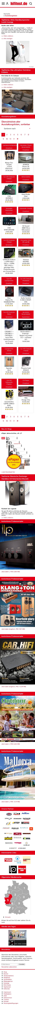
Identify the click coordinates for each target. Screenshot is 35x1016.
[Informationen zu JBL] (31, 829)
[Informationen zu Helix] (15, 828)
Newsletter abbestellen (9, 967)
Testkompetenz (8, 976)
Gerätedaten (8, 979)
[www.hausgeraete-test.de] (17, 863)
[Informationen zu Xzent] (13, 848)
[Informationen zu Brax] (8, 819)
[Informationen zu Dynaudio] (17, 819)
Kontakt (6, 1001)
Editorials (7, 989)
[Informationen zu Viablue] (26, 844)
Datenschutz (8, 998)
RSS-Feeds (7, 985)
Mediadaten (7, 994)
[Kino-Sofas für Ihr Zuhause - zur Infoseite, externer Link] (17, 101)
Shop (5, 972)
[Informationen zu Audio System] (16, 814)
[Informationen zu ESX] (8, 824)
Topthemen (7, 987)
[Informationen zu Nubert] (8, 838)
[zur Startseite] (19, 3)
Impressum (7, 992)
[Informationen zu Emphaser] (27, 819)
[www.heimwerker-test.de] (27, 863)
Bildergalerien (8, 981)
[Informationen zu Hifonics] (24, 828)
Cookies (6, 999)
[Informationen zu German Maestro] (25, 823)
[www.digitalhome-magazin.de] (8, 863)
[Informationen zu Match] (8, 834)
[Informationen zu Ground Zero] (6, 828)
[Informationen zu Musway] (27, 834)
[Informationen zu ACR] (9, 814)
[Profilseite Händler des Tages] (17, 938)
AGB (5, 996)
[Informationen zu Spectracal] (9, 843)
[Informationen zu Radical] (27, 839)
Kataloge (6, 983)
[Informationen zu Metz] (17, 834)
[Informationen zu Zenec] (22, 848)
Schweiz (7, 917)
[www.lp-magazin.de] (13, 873)
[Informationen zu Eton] (16, 823)
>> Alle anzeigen (6, 38)
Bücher (6, 974)
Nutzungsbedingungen (11, 1003)
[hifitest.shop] (22, 873)
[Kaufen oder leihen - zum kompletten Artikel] (17, 52)
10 (7, 139)
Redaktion (7, 977)
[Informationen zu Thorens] (18, 843)
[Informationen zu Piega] (17, 838)
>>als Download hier (8, 472)
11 (10, 139)
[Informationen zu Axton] (25, 813)
